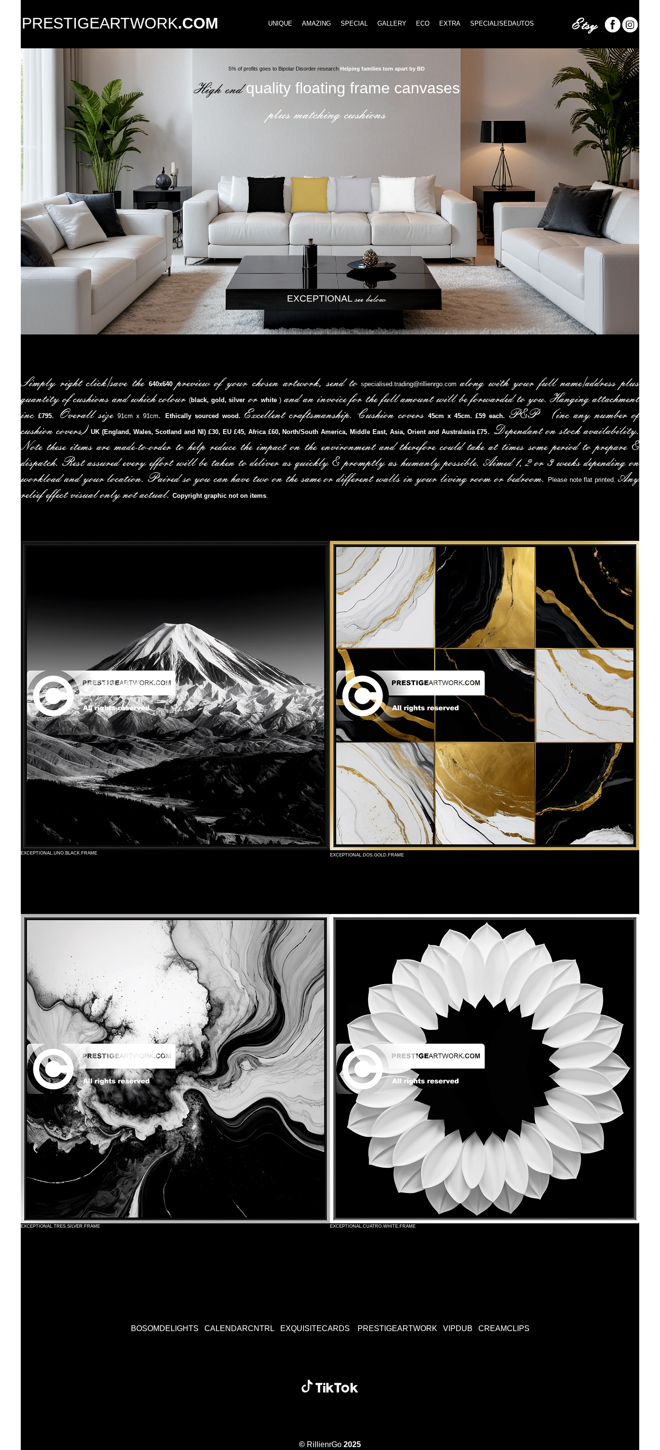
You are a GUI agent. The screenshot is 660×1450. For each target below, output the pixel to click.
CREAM (504, 1328)
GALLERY (387, 23)
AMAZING (311, 23)
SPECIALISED (502, 23)
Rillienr (319, 1444)
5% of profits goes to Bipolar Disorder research (284, 69)
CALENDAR (239, 1328)
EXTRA (445, 23)
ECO (423, 23)
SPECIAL (349, 23)
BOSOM (165, 1328)
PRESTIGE (120, 23)
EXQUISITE (315, 1328)
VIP (458, 1328)
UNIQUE (280, 23)
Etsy (584, 23)
